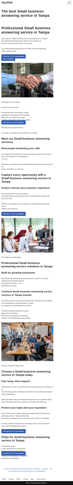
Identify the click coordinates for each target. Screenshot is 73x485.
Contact (11, 479)
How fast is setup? (9, 446)
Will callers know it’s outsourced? (14, 448)
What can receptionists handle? (13, 451)
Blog (32, 479)
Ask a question (8, 59)
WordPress (43, 483)
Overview (45, 469)
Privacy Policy (41, 479)
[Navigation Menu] (69, 2)
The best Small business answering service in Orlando (21, 469)
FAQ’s (18, 479)
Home (4, 479)
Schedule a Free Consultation (13, 56)
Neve (28, 483)
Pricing (25, 479)
